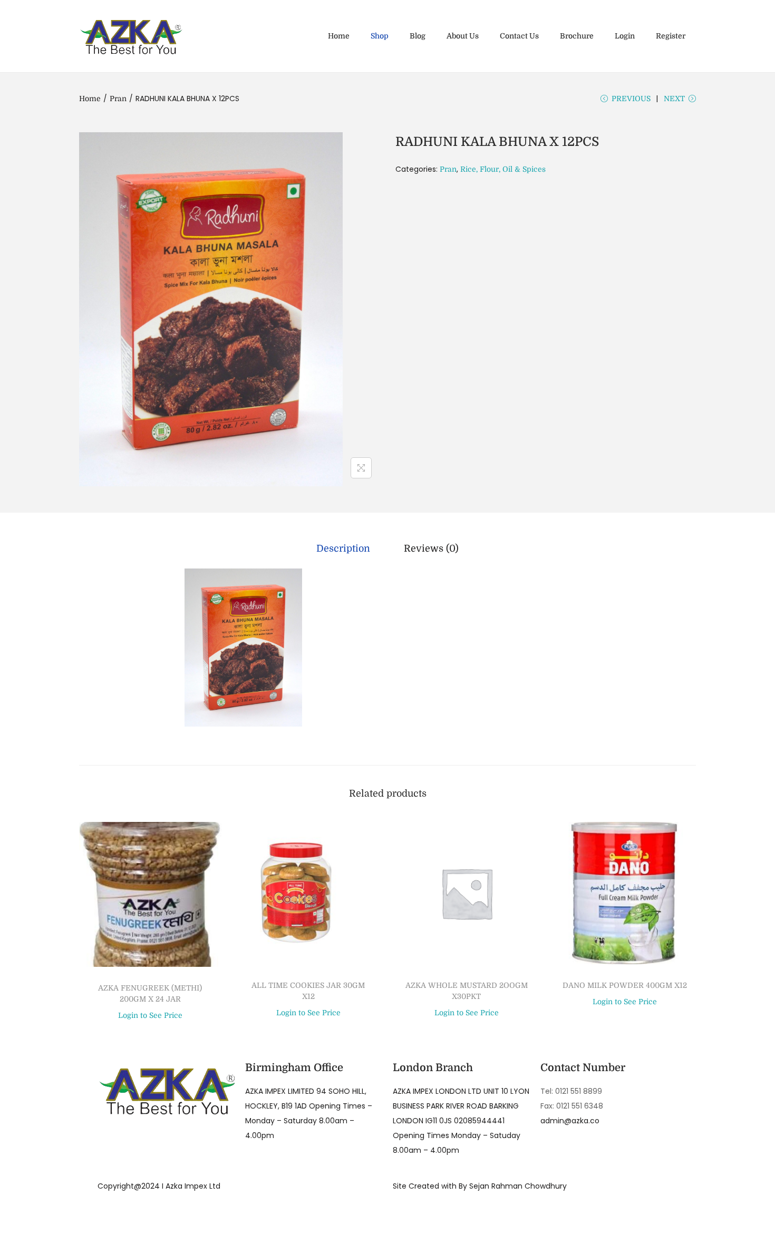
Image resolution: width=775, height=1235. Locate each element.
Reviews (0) (431, 548)
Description (343, 548)
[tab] (343, 548)
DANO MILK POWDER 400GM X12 (625, 985)
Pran (118, 98)
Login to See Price (150, 1015)
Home (90, 98)
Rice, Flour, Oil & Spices (503, 169)
